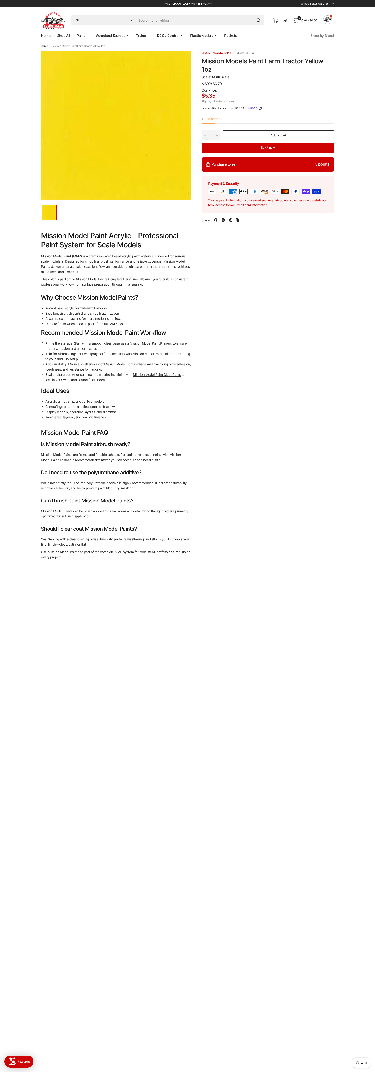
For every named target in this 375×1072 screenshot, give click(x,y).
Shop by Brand (322, 35)
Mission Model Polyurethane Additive (131, 364)
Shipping (206, 101)
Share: (206, 220)
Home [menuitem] (46, 35)
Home (44, 46)
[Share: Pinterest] (231, 220)
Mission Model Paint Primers (151, 343)
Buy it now (268, 147)
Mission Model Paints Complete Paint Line (107, 279)
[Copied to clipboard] (237, 220)
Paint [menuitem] (81, 35)
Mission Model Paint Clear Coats (157, 375)
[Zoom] (182, 59)
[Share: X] (223, 220)
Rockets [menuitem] (230, 35)
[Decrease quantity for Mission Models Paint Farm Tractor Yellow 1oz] (205, 136)
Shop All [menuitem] (63, 35)
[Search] (258, 20)
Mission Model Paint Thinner (154, 354)
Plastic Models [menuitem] (201, 35)
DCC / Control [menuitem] (168, 35)
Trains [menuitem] (141, 35)
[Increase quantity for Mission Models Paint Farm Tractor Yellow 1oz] (217, 136)
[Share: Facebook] (216, 220)
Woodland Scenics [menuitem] (110, 35)
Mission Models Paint (216, 52)
